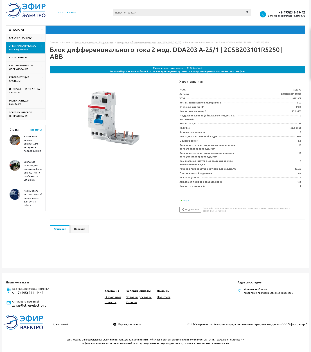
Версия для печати (129, 324)
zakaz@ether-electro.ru (290, 15)
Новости (110, 302)
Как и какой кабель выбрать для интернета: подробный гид (32, 143)
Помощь (163, 291)
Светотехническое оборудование (21, 67)
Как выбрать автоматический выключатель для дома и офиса (33, 197)
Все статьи (36, 130)
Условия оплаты (138, 291)
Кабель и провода (20, 37)
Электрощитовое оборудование (20, 114)
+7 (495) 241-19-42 (29, 292)
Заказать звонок (67, 12)
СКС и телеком (18, 57)
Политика (163, 297)
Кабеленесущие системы (19, 79)
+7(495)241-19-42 (292, 12)
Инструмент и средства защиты (24, 91)
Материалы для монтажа (19, 102)
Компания (112, 291)
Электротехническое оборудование (22, 47)
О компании (113, 297)
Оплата (131, 302)
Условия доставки (139, 297)
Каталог (19, 29)
